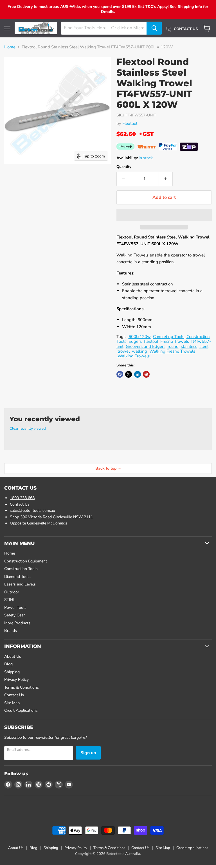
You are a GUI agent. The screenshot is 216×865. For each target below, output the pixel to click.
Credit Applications (21, 710)
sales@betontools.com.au (32, 510)
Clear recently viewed (28, 429)
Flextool (129, 123)
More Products (17, 623)
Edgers (135, 341)
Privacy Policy (16, 679)
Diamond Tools (17, 576)
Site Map (12, 703)
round (173, 346)
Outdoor (11, 592)
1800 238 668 (22, 498)
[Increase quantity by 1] (166, 179)
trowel (124, 351)
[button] (164, 215)
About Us (12, 656)
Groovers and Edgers (145, 346)
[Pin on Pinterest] (146, 374)
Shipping (12, 672)
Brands (10, 630)
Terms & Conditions (21, 687)
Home (9, 47)
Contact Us (20, 504)
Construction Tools (21, 568)
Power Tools (15, 607)
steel (203, 346)
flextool (151, 341)
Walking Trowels (134, 356)
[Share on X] (128, 374)
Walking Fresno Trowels (172, 351)
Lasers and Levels (20, 584)
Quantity (123, 167)
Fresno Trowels (174, 341)
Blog (8, 664)
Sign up (88, 753)
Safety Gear (14, 615)
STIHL (9, 599)
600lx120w (140, 336)
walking (139, 351)
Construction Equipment (25, 561)
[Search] (154, 28)
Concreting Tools (168, 336)
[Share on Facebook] (119, 374)
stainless (189, 346)
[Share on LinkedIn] (137, 374)
